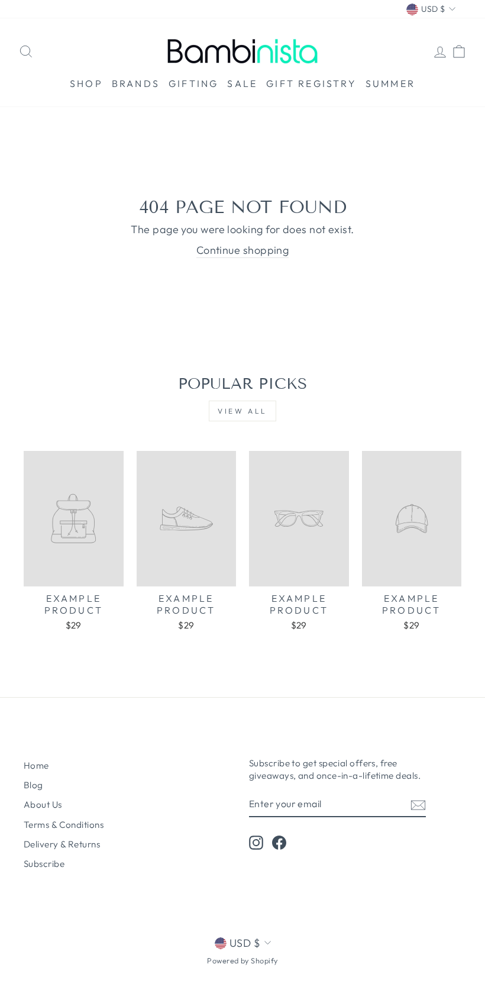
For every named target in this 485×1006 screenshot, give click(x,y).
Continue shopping (242, 250)
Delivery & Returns (62, 844)
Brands (136, 83)
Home (36, 765)
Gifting (193, 83)
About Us (43, 804)
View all (242, 411)
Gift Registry (311, 83)
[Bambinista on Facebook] (279, 842)
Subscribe (44, 863)
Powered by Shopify (242, 960)
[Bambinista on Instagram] (256, 842)
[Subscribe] (418, 804)
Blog (33, 785)
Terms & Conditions (64, 824)
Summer (390, 83)
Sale (242, 83)
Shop (86, 83)
